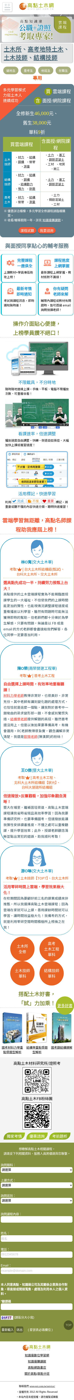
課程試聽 (27, 231)
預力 (21, 189)
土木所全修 (22, 949)
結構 (32, 157)
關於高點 (30, 1373)
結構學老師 (18, 719)
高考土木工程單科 (51, 949)
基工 (62, 155)
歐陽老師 (31, 737)
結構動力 (27, 184)
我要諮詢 (47, 231)
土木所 (13, 49)
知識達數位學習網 (37, 1355)
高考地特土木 (46, 49)
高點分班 (43, 1373)
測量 (27, 166)
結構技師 (45, 58)
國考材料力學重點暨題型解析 (12, 1050)
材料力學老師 (13, 696)
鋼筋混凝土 (56, 159)
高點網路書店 (37, 1367)
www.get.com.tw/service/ (42, 1386)
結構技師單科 (51, 973)
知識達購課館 (52, 220)
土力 (51, 155)
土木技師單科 (22, 973)
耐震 (32, 189)
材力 (21, 157)
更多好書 (64, 1006)
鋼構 (21, 162)
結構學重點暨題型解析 (37, 1050)
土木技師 (16, 58)
